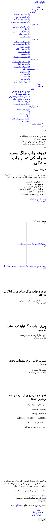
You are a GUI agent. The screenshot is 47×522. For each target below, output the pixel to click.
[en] (23, 452)
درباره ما (37, 512)
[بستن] (45, 147)
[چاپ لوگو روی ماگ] (26, 201)
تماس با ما (36, 515)
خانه (39, 510)
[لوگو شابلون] (39, 2)
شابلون (18, 505)
